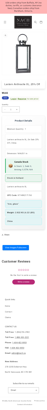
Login (13, 99)
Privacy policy (39, 401)
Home (7, 306)
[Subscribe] (36, 390)
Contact (8, 312)
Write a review (23, 282)
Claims (8, 317)
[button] (5, 22)
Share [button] (7, 235)
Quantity (5, 104)
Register (22, 99)
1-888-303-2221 (22, 337)
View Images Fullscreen (15, 248)
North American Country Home (19, 401)
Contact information (24, 404)
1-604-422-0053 (19, 342)
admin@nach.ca (19, 353)
